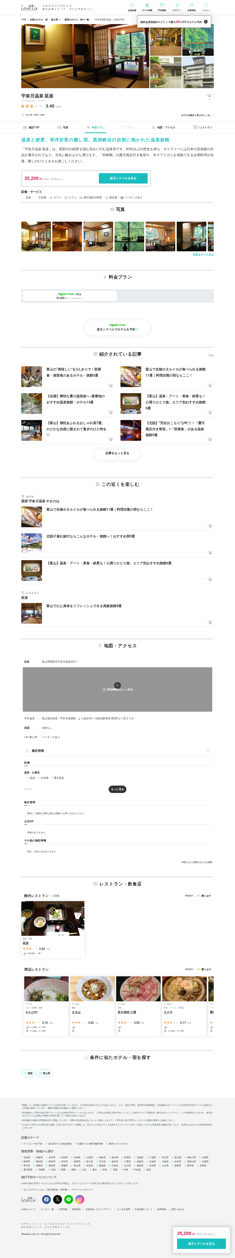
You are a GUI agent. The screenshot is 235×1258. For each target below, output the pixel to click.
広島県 (115, 1165)
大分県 (165, 1165)
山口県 (127, 1165)
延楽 (24, 597)
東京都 (177, 1157)
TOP (23, 19)
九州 (84, 1169)
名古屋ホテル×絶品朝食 (60, 1143)
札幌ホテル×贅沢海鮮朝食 (90, 1143)
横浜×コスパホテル (118, 1143)
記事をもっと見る (117, 453)
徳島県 (39, 1165)
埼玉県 (165, 1157)
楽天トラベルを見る (123, 178)
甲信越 (137, 1169)
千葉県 (152, 1157)
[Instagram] (79, 1199)
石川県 (102, 1161)
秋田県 (64, 1157)
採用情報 (161, 1209)
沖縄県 (41, 1169)
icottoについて (28, 1209)
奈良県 (177, 1161)
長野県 (77, 1161)
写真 (65, 127)
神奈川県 (191, 1157)
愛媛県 (64, 1165)
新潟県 (64, 1161)
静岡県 (27, 1161)
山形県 (89, 1157)
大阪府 (165, 1161)
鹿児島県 (28, 1169)
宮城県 (77, 1157)
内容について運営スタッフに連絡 (197, 862)
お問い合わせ (177, 1209)
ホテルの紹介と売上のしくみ (195, 115)
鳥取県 (89, 1165)
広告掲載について (143, 1209)
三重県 (127, 1161)
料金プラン (98, 127)
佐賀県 (152, 1165)
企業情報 (62, 1209)
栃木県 (115, 1157)
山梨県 (205, 1157)
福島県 (102, 1157)
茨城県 (140, 1157)
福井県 (115, 1161)
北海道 (27, 1157)
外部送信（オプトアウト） (98, 1209)
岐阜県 (52, 1161)
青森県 (39, 1157)
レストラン (205, 127)
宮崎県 (203, 1165)
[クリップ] (110, 386)
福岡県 (140, 1165)
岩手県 (52, 1157)
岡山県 (77, 1165)
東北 (94, 1169)
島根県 (102, 1165)
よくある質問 (123, 1209)
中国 (125, 1169)
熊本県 (190, 1165)
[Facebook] (46, 1199)
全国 (53, 1169)
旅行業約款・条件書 (57, 1189)
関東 (63, 1169)
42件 (58, 107)
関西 (74, 1169)
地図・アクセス (166, 127)
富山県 (89, 1161)
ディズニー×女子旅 (33, 1143)
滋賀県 (140, 1161)
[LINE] (68, 1199)
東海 (105, 1169)
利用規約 (76, 1209)
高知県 (52, 1165)
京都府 (152, 1161)
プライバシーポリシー (82, 1189)
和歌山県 (191, 1161)
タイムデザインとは (33, 1189)
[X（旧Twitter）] (57, 1199)
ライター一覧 (47, 1209)
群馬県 (127, 1157)
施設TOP (34, 127)
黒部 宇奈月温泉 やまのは (40, 501)
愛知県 (39, 1161)
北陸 (148, 1169)
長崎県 (177, 1165)
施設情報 (38, 750)
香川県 (27, 1165)
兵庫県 (205, 1161)
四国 (115, 1169)
